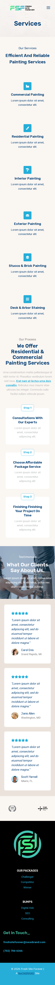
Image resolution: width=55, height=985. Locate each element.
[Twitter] (27, 981)
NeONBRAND (26, 973)
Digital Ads (27, 907)
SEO (27, 913)
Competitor (27, 882)
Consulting (27, 918)
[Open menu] (48, 7)
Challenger (27, 876)
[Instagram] (34, 981)
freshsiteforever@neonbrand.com (24, 942)
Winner (27, 887)
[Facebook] (21, 981)
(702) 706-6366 (13, 950)
